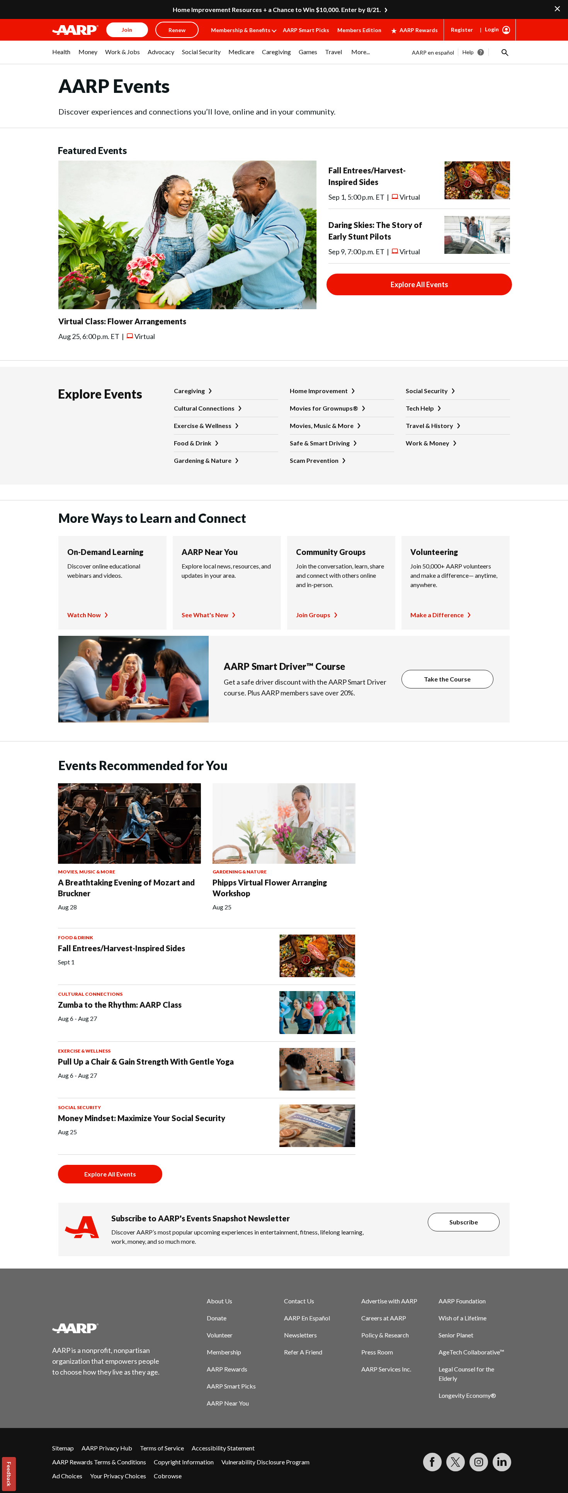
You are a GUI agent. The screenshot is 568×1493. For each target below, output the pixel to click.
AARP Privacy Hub (107, 1448)
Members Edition (359, 30)
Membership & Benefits (240, 30)
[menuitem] (61, 55)
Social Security (427, 390)
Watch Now (84, 614)
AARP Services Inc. (386, 1369)
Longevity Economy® (467, 1395)
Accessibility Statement (223, 1448)
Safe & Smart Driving (320, 443)
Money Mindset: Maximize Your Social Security (141, 1118)
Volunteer (220, 1335)
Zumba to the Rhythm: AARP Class (120, 1004)
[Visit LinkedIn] (502, 1462)
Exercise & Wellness (202, 425)
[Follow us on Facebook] (432, 1462)
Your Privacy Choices (118, 1475)
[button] (504, 52)
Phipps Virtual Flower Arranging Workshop (270, 888)
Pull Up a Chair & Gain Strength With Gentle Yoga (146, 1061)
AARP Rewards (419, 30)
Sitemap (63, 1448)
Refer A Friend (303, 1352)
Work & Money (427, 443)
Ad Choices (67, 1475)
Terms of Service (162, 1448)
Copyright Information (184, 1462)
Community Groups (331, 551)
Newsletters (300, 1335)
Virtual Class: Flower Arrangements (122, 321)
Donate (216, 1318)
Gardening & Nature (202, 460)
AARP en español (433, 52)
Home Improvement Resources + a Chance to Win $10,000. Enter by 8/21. (277, 9)
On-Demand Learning (105, 551)
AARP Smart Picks (306, 30)
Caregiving (189, 390)
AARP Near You (210, 551)
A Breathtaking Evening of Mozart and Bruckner (126, 888)
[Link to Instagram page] (478, 1462)
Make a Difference (437, 614)
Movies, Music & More (322, 425)
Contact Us (299, 1301)
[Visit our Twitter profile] (455, 1462)
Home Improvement (319, 390)
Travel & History (429, 425)
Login (492, 29)
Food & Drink (192, 443)
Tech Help (420, 408)
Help (468, 52)
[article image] (187, 306)
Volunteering (434, 551)
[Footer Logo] (106, 1328)
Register (462, 29)
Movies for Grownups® (324, 408)
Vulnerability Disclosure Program (265, 1462)
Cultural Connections (204, 408)
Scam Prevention (314, 460)
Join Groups (313, 614)
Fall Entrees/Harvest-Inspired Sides (121, 948)
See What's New (205, 614)
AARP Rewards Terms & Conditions (99, 1462)
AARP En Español (307, 1318)
